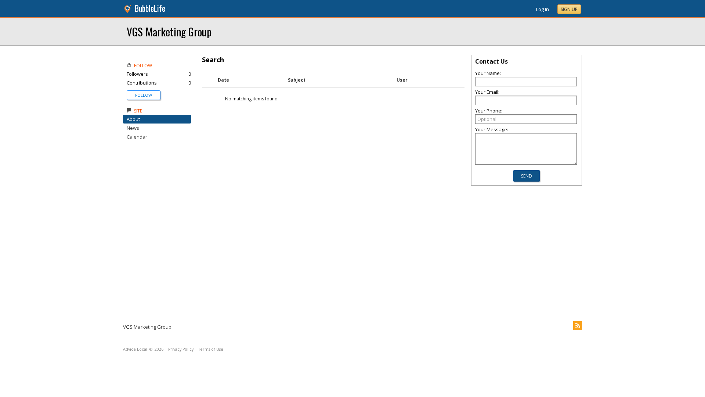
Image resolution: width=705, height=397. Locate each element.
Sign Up (569, 9)
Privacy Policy (181, 349)
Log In (542, 9)
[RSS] (577, 325)
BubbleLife (150, 8)
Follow (143, 95)
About (133, 119)
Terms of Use (210, 349)
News (133, 128)
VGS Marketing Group (169, 31)
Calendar (137, 136)
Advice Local (135, 349)
